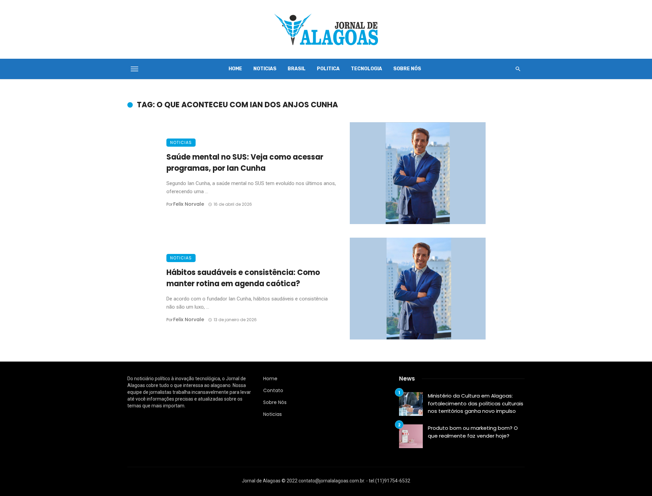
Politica (328, 69)
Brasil (297, 69)
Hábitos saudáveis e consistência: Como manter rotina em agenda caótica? (243, 278)
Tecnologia (366, 69)
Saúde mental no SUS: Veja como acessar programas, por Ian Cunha (244, 162)
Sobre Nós (407, 69)
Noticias (264, 69)
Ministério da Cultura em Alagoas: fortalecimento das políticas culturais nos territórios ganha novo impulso (475, 403)
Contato (273, 390)
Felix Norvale (188, 204)
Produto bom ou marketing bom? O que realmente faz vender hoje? (473, 431)
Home (235, 69)
